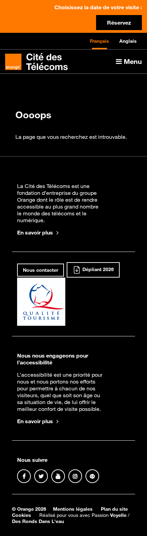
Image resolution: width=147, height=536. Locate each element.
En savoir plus (35, 232)
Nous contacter (40, 270)
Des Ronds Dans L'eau (38, 521)
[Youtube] (58, 476)
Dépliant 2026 (97, 270)
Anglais (128, 41)
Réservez (119, 22)
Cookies (21, 515)
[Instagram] (75, 476)
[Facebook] (24, 476)
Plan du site (114, 509)
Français (99, 41)
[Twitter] (41, 476)
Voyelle (118, 515)
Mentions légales (73, 509)
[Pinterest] (92, 476)
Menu (132, 61)
